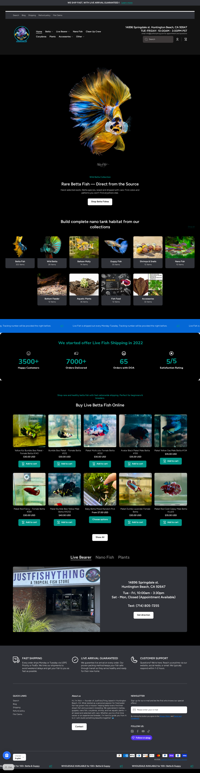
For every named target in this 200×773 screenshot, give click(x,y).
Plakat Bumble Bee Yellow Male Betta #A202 (64, 510)
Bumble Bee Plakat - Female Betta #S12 (64, 452)
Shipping (16, 707)
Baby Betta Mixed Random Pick (100, 509)
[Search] (145, 39)
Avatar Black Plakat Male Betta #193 (135, 452)
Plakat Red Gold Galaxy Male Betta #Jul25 (170, 510)
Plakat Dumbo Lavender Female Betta (135, 510)
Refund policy (19, 711)
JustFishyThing (166, 759)
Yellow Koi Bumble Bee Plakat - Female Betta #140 (29, 452)
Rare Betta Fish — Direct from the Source (100, 183)
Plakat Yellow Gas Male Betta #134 (170, 450)
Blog (15, 704)
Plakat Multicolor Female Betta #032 (100, 452)
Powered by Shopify (179, 759)
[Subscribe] (183, 709)
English (18, 758)
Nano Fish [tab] (105, 557)
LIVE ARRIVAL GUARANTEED (99, 658)
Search (16, 700)
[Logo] (22, 34)
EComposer (103, 771)
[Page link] (56, 599)
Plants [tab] (124, 557)
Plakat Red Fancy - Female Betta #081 (29, 510)
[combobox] (158, 39)
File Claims (17, 714)
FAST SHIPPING (32, 658)
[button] (185, 39)
